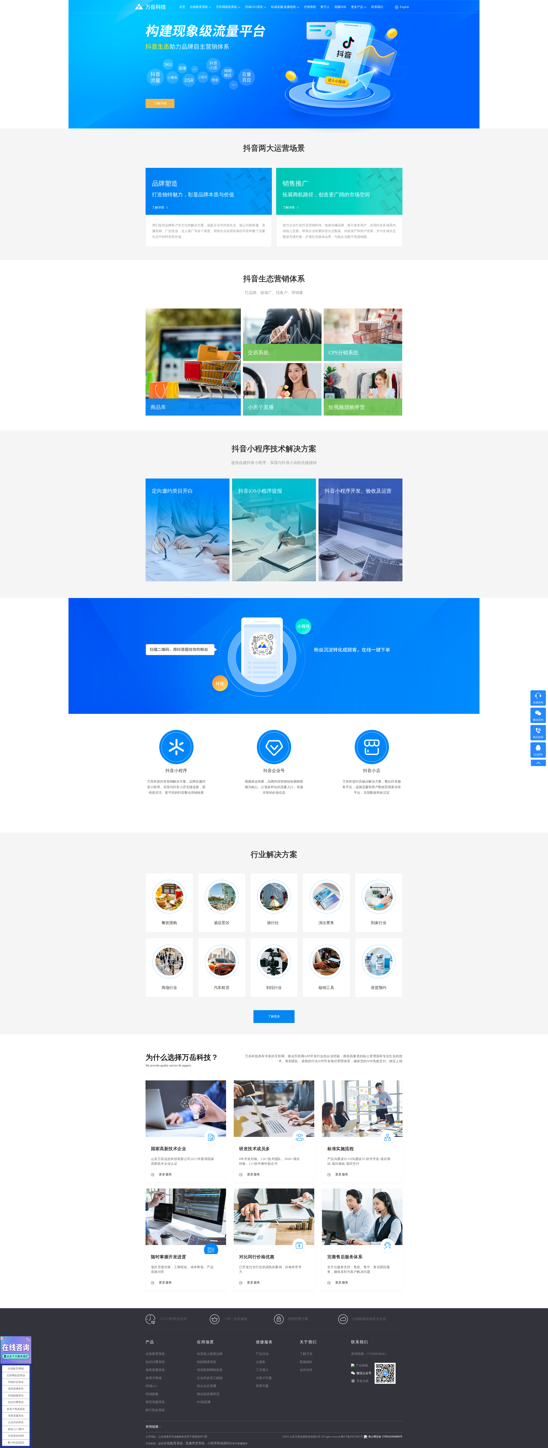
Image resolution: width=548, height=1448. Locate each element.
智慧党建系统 (155, 1402)
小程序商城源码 (218, 1443)
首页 (182, 7)
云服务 (260, 1362)
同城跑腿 (152, 1394)
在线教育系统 (199, 7)
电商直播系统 (155, 1370)
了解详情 (160, 103)
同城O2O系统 (254, 7)
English (404, 7)
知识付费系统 (155, 1362)
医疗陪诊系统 (155, 1410)
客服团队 (306, 1362)
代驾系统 (310, 7)
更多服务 (163, 1174)
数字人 (325, 7)
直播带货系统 (195, 1443)
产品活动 (262, 1354)
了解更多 (274, 1016)
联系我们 (377, 7)
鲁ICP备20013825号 (352, 1436)
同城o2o (151, 1386)
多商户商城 (154, 1378)
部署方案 (262, 1386)
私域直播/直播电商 (284, 7)
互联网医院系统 (227, 7)
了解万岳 (306, 1354)
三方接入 (262, 1370)
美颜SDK (340, 7)
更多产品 (357, 7)
